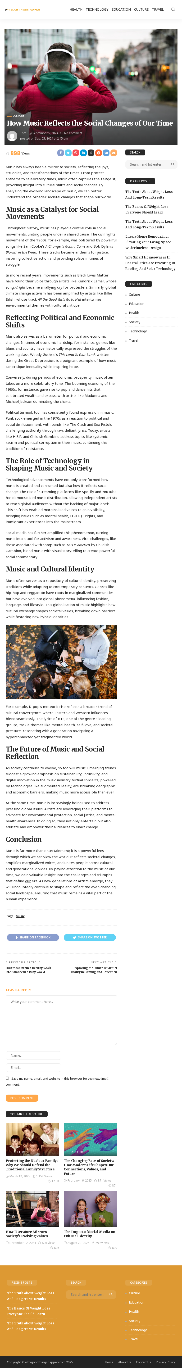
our (28, 881)
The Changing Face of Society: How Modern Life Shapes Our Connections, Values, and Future (89, 1167)
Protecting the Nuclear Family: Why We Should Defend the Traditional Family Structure (32, 1165)
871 (114, 1185)
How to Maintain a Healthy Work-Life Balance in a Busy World (29, 970)
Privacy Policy (165, 1362)
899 (114, 1248)
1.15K (55, 1181)
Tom (23, 133)
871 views (104, 1180)
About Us (124, 1362)
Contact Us (143, 1362)
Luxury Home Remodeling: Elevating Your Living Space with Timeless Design (148, 242)
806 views (48, 1243)
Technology (97, 9)
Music (20, 916)
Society (134, 322)
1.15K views (44, 1176)
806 (56, 1248)
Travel (158, 9)
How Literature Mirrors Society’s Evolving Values (27, 1234)
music (71, 191)
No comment (73, 133)
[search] (173, 9)
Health (76, 9)
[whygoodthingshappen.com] (22, 9)
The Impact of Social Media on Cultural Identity (89, 1234)
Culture (141, 9)
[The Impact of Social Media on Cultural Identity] (90, 1209)
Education (121, 9)
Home (109, 1362)
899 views (102, 1243)
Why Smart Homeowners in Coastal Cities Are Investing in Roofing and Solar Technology (150, 263)
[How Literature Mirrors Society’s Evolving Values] (32, 1209)
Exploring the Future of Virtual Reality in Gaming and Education (94, 970)
